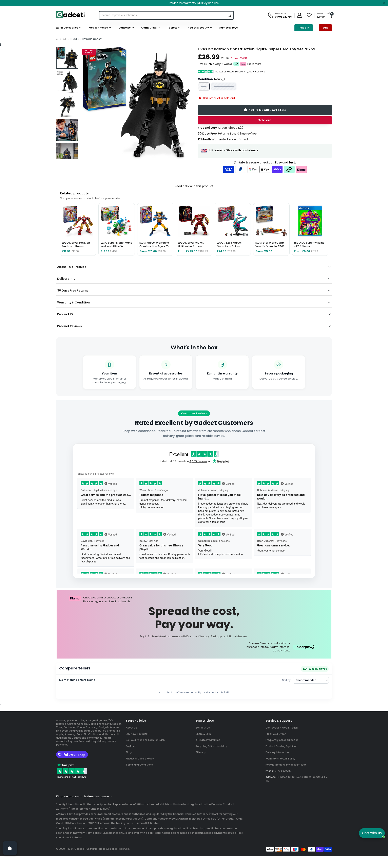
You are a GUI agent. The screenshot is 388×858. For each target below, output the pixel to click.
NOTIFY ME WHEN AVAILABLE (267, 110)
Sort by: (286, 680)
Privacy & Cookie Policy (140, 758)
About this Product (71, 267)
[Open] (10, 848)
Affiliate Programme (208, 740)
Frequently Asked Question (282, 740)
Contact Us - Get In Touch (282, 727)
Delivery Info (66, 279)
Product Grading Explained (281, 746)
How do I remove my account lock (286, 764)
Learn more (254, 64)
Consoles (124, 27)
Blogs (129, 752)
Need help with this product (194, 186)
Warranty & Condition (73, 302)
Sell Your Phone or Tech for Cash (145, 740)
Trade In (303, 27)
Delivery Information (278, 752)
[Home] (57, 39)
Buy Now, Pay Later (137, 734)
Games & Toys (227, 27)
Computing (148, 27)
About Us (131, 727)
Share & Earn (203, 734)
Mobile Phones (98, 27)
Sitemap (201, 752)
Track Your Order (276, 734)
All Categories (68, 27)
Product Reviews (69, 326)
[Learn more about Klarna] (243, 64)
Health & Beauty (198, 27)
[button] (187, 103)
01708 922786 (283, 771)
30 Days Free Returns (72, 290)
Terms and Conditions (139, 764)
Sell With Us (203, 727)
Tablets (171, 27)
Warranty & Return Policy (280, 758)
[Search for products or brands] (229, 15)
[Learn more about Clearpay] (236, 64)
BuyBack (131, 746)
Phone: (270, 771)
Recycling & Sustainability (211, 746)
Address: (271, 777)
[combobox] (162, 15)
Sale (325, 27)
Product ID (65, 314)
